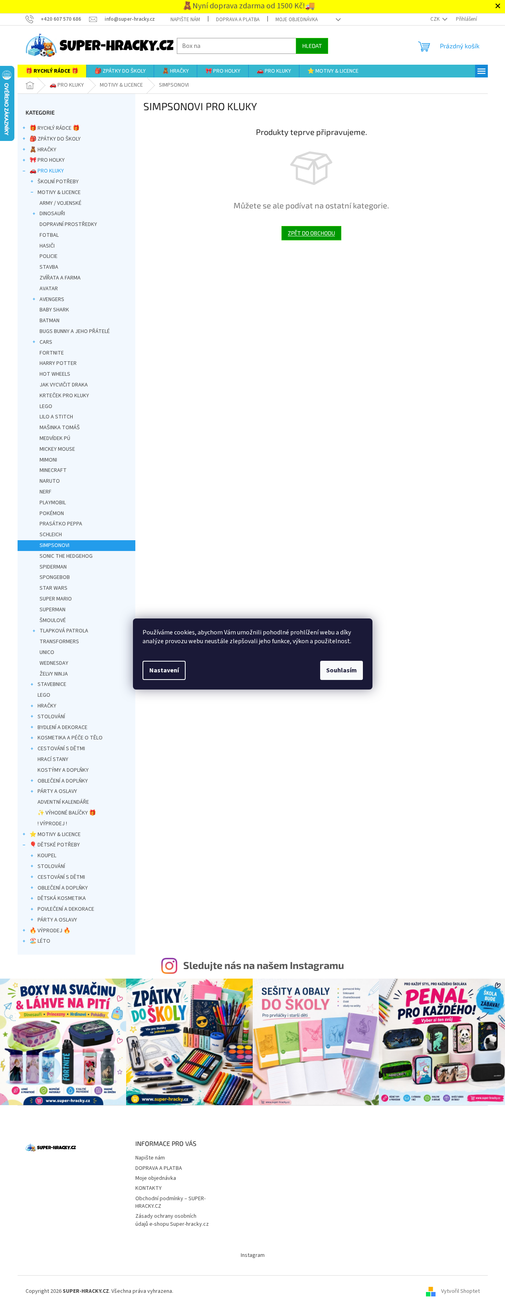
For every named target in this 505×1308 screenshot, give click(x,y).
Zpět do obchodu (311, 233)
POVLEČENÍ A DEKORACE (66, 909)
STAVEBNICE (52, 684)
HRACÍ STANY (53, 759)
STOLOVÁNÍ (51, 717)
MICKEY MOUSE (57, 449)
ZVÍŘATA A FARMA (60, 278)
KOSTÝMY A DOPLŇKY (63, 770)
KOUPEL (47, 856)
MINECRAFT (53, 470)
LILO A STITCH (56, 417)
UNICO (47, 652)
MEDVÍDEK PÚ (55, 438)
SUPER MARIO (56, 599)
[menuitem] (52, 71)
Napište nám (185, 19)
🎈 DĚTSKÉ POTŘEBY (55, 845)
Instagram (253, 1255)
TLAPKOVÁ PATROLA (64, 631)
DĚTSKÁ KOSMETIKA (62, 898)
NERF (45, 492)
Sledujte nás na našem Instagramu (263, 965)
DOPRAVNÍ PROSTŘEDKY (68, 224)
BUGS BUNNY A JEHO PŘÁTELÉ (75, 331)
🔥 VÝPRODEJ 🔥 (50, 931)
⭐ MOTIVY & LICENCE (55, 834)
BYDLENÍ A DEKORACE (62, 727)
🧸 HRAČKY (43, 150)
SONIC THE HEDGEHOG (66, 556)
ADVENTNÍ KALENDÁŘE (63, 802)
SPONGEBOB (55, 577)
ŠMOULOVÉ (53, 620)
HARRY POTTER (58, 363)
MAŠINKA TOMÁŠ (60, 428)
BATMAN (49, 321)
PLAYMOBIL (53, 503)
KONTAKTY (148, 1188)
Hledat (312, 45)
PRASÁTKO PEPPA (61, 524)
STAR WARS (53, 588)
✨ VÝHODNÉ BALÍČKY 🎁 (67, 813)
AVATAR (49, 289)
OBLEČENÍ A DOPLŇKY (63, 781)
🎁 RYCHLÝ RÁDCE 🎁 (54, 128)
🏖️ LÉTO (40, 941)
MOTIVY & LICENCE (59, 192)
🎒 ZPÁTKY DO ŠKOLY (55, 139)
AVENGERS (52, 299)
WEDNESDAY (54, 663)
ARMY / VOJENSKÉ (60, 203)
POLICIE (48, 256)
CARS (46, 342)
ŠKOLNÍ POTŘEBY (58, 182)
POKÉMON (52, 513)
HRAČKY (47, 706)
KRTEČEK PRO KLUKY (64, 396)
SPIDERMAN (53, 567)
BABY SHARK (54, 310)
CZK (435, 19)
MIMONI (48, 460)
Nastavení (164, 670)
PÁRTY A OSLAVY (57, 791)
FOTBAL (49, 235)
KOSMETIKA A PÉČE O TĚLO (70, 738)
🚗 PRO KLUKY (47, 171)
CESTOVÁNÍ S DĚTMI (61, 749)
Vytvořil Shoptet (460, 1291)
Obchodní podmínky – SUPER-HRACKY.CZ (170, 1202)
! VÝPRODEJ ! (52, 824)
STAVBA (49, 267)
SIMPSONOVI (54, 545)
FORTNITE (52, 353)
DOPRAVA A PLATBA (237, 19)
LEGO (46, 406)
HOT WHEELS (55, 374)
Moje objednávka (296, 19)
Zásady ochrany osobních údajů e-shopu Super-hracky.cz (172, 1220)
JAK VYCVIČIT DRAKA (64, 385)
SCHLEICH (51, 535)
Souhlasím (341, 670)
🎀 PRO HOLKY (47, 160)
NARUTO (50, 481)
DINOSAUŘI (52, 214)
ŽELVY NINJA (54, 674)
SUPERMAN (52, 610)
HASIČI (47, 246)
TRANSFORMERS (59, 642)
